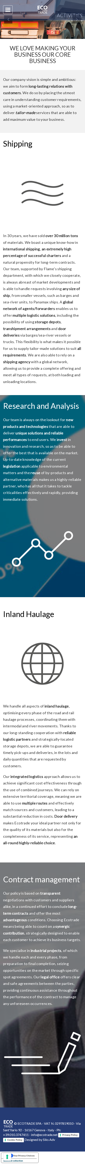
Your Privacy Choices (24, 1155)
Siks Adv (49, 1139)
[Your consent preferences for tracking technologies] (7, 1157)
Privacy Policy (70, 1134)
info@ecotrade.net (44, 1135)
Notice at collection (13, 1160)
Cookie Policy (14, 1139)
